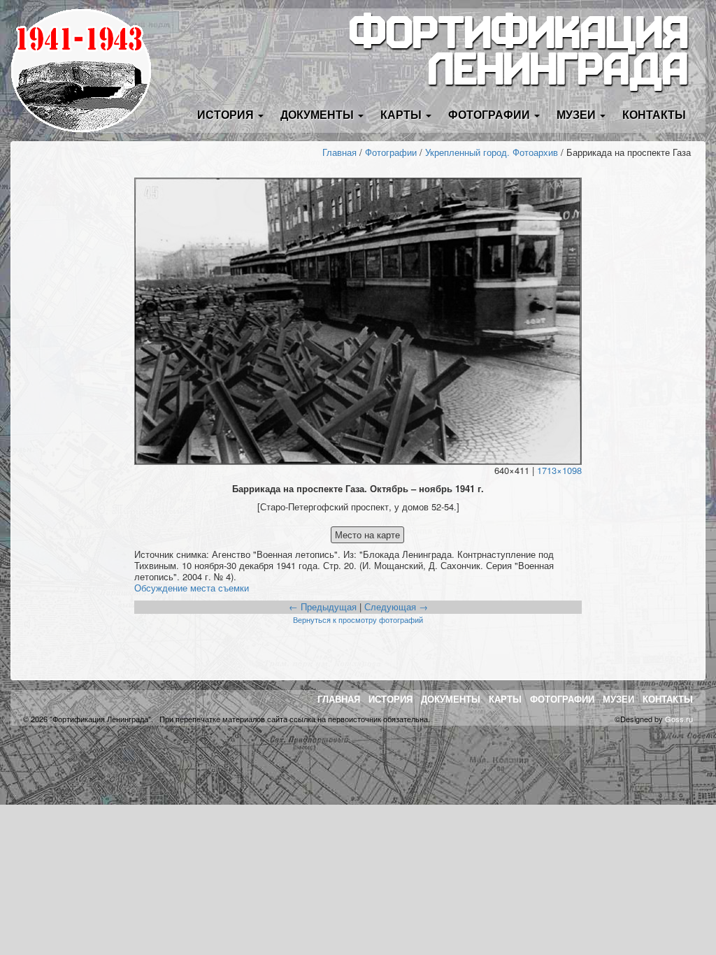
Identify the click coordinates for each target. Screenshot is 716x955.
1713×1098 (559, 470)
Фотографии (391, 152)
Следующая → (396, 606)
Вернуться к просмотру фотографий (358, 619)
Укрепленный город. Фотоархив (491, 152)
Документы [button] (318, 114)
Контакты (654, 114)
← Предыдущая (323, 606)
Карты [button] (402, 114)
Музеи (618, 698)
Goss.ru (679, 718)
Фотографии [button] (490, 114)
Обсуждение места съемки (191, 587)
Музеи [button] (578, 114)
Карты (505, 698)
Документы (450, 698)
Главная (339, 152)
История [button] (227, 114)
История (390, 698)
